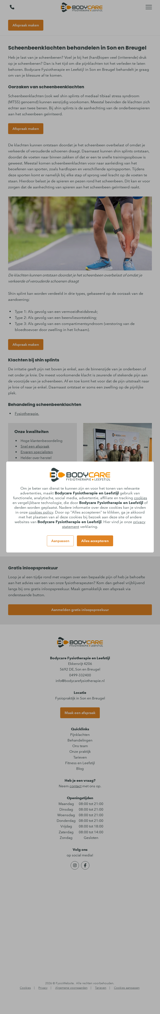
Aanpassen (60, 541)
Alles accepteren (95, 541)
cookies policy (41, 512)
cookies (140, 498)
